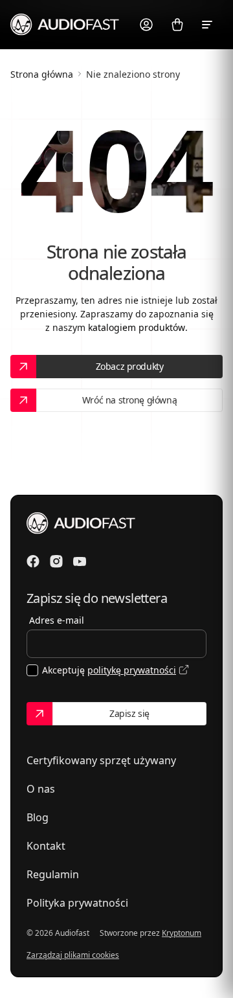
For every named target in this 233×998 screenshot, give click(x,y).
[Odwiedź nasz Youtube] (79, 561)
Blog (38, 817)
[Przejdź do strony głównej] (65, 24)
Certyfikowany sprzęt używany (101, 760)
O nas (41, 789)
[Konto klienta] (146, 24)
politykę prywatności (131, 670)
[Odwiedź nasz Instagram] (56, 561)
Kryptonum (181, 932)
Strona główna (41, 74)
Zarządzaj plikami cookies (73, 954)
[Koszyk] (177, 24)
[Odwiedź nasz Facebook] (33, 561)
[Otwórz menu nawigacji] (208, 24)
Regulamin (53, 874)
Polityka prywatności (77, 903)
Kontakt (46, 846)
